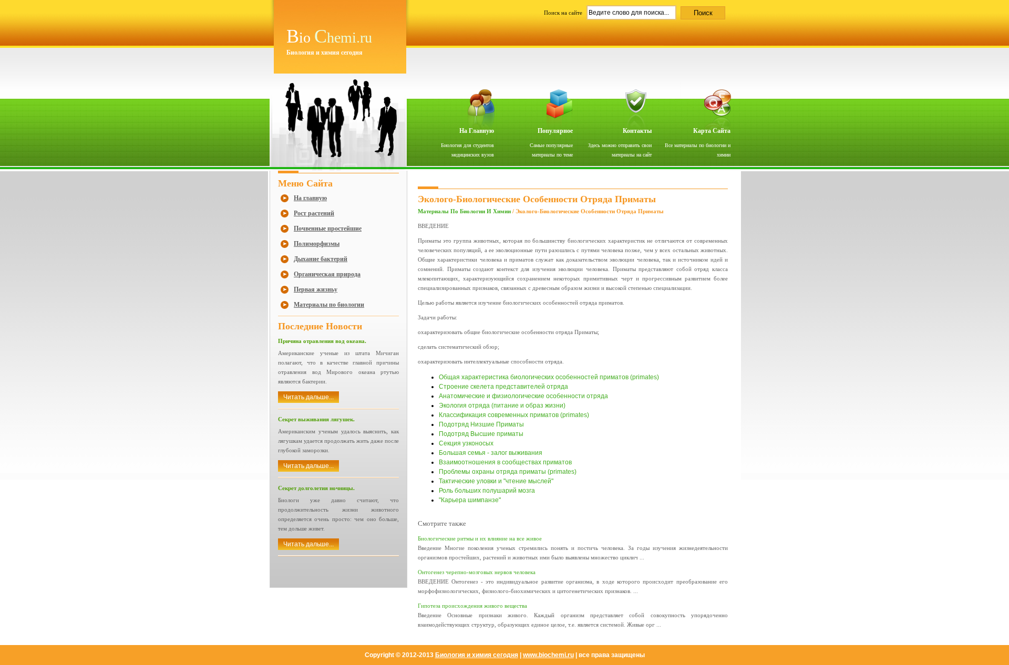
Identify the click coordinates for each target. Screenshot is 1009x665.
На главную (476, 130)
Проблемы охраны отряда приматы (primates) (507, 471)
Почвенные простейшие (328, 228)
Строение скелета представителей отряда (503, 386)
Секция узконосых (466, 443)
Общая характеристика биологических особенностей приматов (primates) (549, 377)
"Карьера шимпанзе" (470, 500)
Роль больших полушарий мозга (487, 490)
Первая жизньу (315, 289)
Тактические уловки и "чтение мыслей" (496, 481)
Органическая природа (327, 274)
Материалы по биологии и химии (464, 211)
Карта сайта (711, 130)
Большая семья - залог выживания (490, 452)
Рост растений (314, 213)
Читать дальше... (308, 397)
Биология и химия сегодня (476, 655)
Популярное (555, 130)
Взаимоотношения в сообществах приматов (505, 462)
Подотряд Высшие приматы (481, 434)
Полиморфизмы (316, 243)
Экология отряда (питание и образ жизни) (502, 405)
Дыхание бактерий (320, 259)
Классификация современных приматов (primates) (514, 415)
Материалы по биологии (329, 304)
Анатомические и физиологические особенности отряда (523, 396)
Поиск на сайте (564, 12)
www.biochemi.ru (548, 655)
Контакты (637, 130)
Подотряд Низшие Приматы (481, 424)
